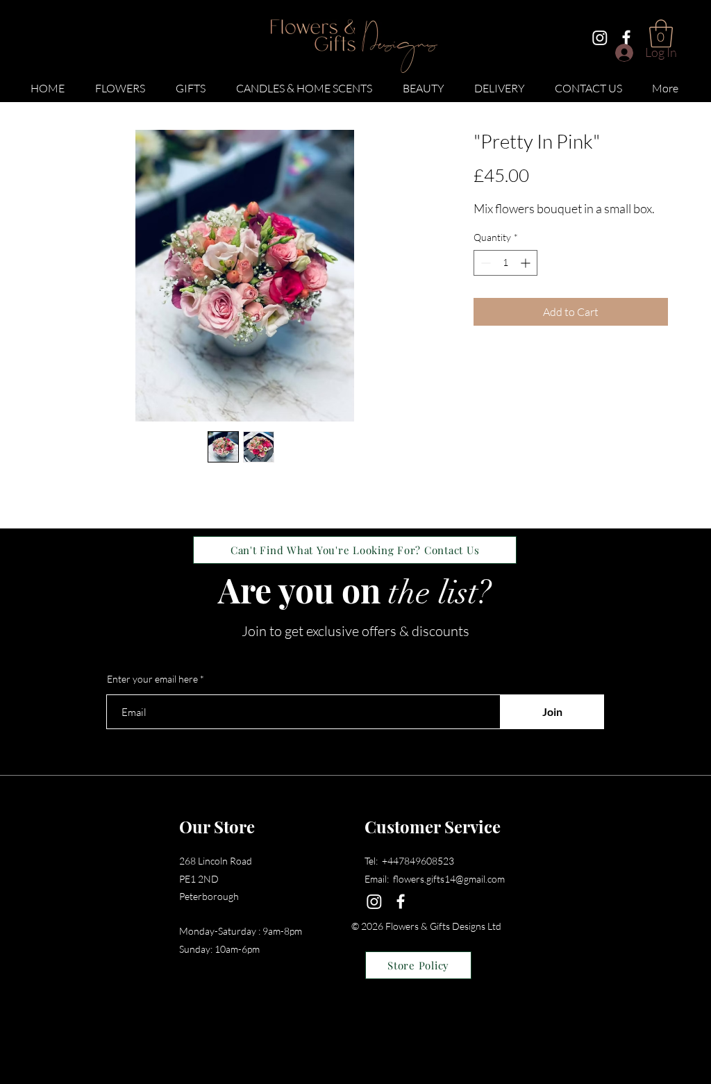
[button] (120, 82)
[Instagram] (600, 37)
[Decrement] (484, 263)
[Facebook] (626, 37)
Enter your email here (152, 679)
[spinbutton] (505, 263)
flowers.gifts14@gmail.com (449, 879)
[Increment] (526, 263)
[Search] (681, 51)
